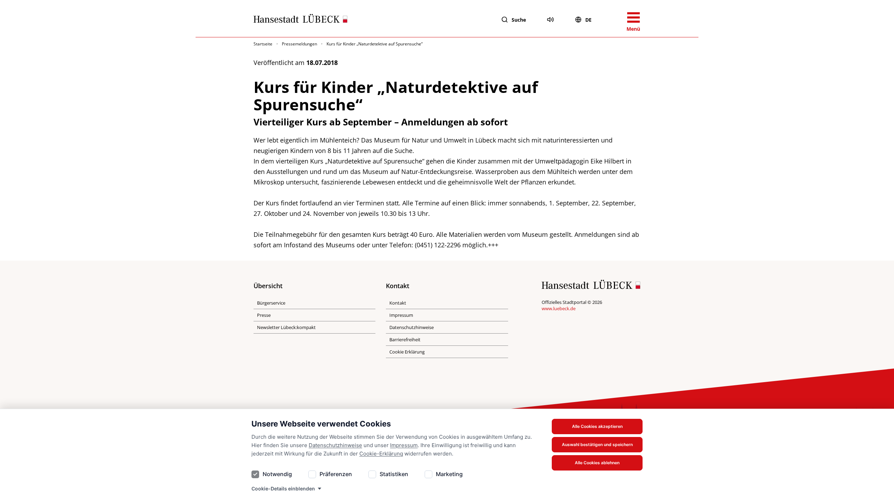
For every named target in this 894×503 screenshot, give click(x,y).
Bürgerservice (271, 303)
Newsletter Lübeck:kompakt (286, 327)
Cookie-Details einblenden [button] (283, 488)
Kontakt (397, 303)
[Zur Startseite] (300, 20)
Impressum (404, 445)
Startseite (263, 44)
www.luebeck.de (559, 308)
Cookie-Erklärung (381, 453)
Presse (264, 315)
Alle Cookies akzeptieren (597, 426)
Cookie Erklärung (407, 352)
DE (588, 19)
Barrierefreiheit (404, 339)
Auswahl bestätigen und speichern (597, 444)
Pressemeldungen (299, 44)
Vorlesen (550, 19)
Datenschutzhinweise (335, 445)
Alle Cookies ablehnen (597, 462)
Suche (519, 19)
